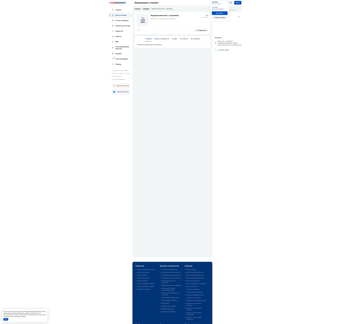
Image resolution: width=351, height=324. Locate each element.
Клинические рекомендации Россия (172, 275)
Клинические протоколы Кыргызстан (168, 281)
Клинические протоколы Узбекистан (172, 285)
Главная (118, 10)
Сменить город (220, 17)
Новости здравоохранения (169, 300)
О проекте (114, 73)
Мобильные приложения (144, 289)
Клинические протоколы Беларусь (171, 278)
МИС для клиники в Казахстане (195, 272)
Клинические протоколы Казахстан (171, 272)
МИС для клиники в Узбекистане (195, 275)
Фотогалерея (195, 38)
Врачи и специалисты (162, 38)
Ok (6, 319)
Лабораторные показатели (169, 306)
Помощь (118, 64)
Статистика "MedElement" (119, 79)
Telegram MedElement (123, 91)
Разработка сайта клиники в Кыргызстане (194, 313)
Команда (121, 73)
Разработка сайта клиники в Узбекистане (194, 318)
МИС (117, 41)
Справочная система (122, 26)
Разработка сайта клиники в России (196, 300)
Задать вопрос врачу (143, 278)
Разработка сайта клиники (194, 297)
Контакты (127, 73)
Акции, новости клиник (143, 272)
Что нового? (184, 38)
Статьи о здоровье (122, 20)
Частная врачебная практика (122, 47)
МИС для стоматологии (193, 280)
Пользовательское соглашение (120, 70)
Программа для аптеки (193, 289)
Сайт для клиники (121, 59)
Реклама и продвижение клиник (195, 295)
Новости (118, 36)
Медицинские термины (168, 309)
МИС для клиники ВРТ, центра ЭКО (196, 283)
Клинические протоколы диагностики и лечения (168, 289)
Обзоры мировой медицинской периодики (170, 293)
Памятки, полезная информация (146, 283)
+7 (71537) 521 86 (223, 50)
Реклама (118, 53)
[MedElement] (121, 2)
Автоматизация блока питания (195, 292)
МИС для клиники (191, 269)
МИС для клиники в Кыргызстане (195, 278)
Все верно (219, 13)
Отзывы (174, 38)
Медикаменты (165, 303)
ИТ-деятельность (116, 76)
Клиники (146, 8)
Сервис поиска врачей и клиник (145, 269)
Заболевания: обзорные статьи (170, 297)
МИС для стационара (192, 286)
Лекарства (119, 31)
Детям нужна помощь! (123, 85)
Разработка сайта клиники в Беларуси (194, 309)
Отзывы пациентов (142, 275)
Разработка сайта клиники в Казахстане (194, 304)
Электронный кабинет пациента (145, 286)
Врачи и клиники (121, 15)
